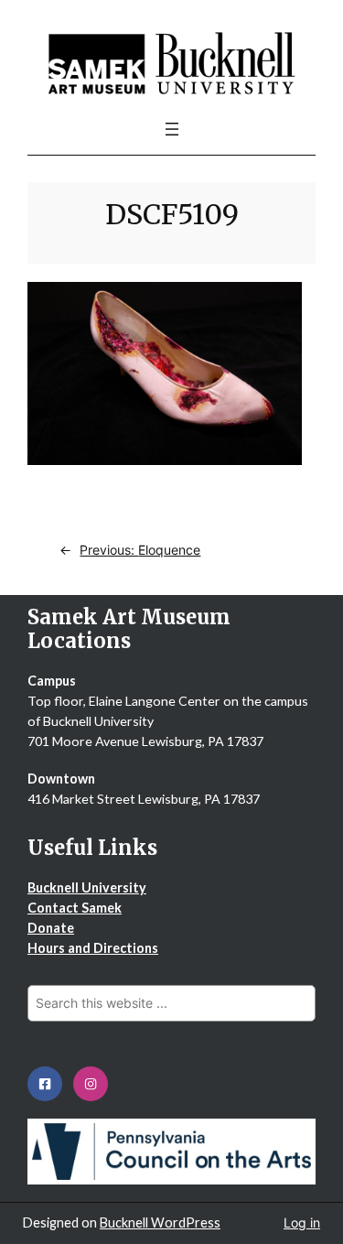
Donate (50, 928)
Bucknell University (86, 887)
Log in (302, 1222)
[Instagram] (90, 1083)
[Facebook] (44, 1083)
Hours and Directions (92, 948)
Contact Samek (74, 907)
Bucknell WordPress (160, 1222)
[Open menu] (172, 129)
